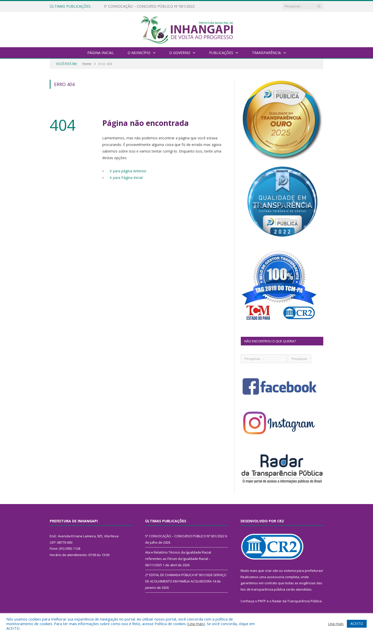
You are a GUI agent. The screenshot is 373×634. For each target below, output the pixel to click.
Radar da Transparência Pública (297, 601)
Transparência (266, 52)
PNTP (262, 601)
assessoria (275, 577)
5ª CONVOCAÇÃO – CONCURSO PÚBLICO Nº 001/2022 (185, 536)
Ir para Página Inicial (126, 177)
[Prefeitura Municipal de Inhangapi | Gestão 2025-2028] (186, 28)
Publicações (221, 52)
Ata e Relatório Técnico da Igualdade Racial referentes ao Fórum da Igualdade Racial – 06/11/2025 (162, 6)
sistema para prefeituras (303, 570)
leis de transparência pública (263, 589)
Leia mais (196, 623)
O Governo (179, 52)
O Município (139, 52)
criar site (271, 570)
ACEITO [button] (356, 623)
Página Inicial (100, 52)
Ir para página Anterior (128, 171)
